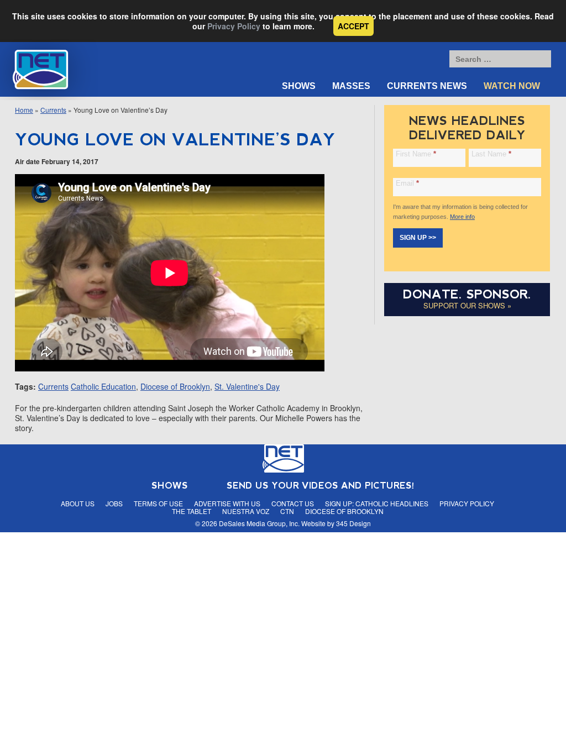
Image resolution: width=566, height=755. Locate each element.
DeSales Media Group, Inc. (259, 523)
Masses (351, 86)
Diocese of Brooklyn (175, 386)
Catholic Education (103, 386)
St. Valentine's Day (247, 386)
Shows (299, 86)
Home (24, 109)
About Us (78, 503)
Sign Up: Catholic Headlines (376, 503)
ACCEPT (353, 26)
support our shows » (467, 305)
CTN (287, 511)
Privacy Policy (233, 26)
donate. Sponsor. (467, 294)
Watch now (512, 86)
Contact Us (292, 503)
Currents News (427, 86)
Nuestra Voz (245, 511)
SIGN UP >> (418, 238)
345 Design (353, 523)
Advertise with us (227, 503)
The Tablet (191, 511)
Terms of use (158, 503)
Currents (53, 109)
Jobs (114, 503)
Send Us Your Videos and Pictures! (321, 485)
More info (462, 216)
